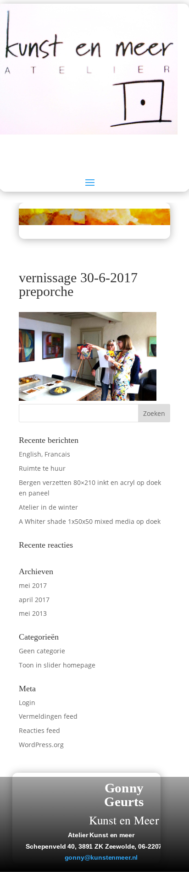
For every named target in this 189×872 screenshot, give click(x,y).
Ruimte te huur (42, 468)
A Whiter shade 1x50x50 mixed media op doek (90, 521)
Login (27, 702)
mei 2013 (33, 613)
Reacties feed (39, 730)
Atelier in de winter (48, 507)
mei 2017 (33, 585)
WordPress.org (41, 744)
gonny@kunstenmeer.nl (101, 857)
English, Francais (44, 454)
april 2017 (34, 599)
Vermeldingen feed (48, 716)
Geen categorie (42, 650)
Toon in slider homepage (57, 665)
